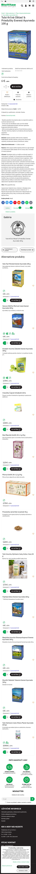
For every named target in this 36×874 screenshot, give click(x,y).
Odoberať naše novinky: (18, 795)
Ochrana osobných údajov (8, 816)
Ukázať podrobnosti (7, 865)
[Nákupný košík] (29, 5)
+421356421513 (9, 845)
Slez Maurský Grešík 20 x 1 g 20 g (13, 435)
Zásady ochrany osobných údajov (21, 862)
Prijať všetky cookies (23, 866)
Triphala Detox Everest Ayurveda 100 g (15, 597)
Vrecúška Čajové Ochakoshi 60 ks (14, 393)
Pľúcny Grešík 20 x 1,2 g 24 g (12, 475)
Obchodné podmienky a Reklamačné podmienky (14, 812)
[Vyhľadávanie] (22, 5)
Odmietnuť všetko (23, 870)
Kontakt (3, 821)
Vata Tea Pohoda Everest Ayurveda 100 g (16, 264)
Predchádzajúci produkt (9, 249)
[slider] (18, 70)
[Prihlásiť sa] (25, 5)
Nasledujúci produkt (26, 249)
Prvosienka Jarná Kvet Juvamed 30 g (14, 512)
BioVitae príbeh (5, 818)
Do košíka (17, 87)
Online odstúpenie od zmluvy (8, 814)
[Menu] (33, 5)
